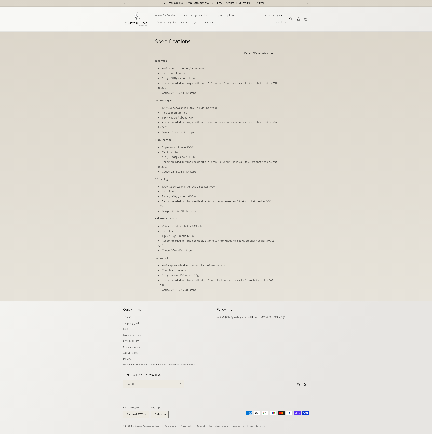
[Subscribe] (180, 384)
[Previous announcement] (124, 3)
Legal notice (238, 426)
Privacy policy (187, 426)
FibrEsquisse (136, 426)
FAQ (125, 329)
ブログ (127, 317)
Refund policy (171, 426)
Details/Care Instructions (260, 53)
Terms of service (204, 426)
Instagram (240, 317)
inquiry (127, 358)
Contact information (256, 426)
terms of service (132, 335)
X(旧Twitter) (255, 317)
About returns (131, 352)
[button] (167, 15)
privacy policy (131, 341)
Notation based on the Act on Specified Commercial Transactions (159, 364)
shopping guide (131, 323)
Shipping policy (131, 347)
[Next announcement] (307, 3)
